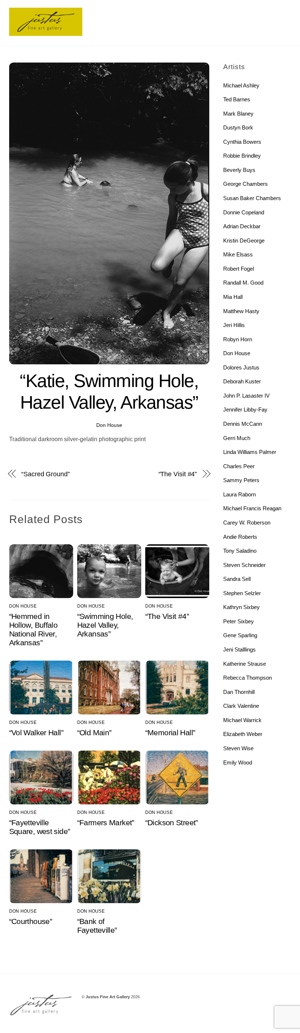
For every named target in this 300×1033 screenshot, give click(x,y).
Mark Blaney (238, 113)
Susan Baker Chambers (252, 198)
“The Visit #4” (177, 474)
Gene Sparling (240, 635)
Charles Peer (239, 466)
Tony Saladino (239, 551)
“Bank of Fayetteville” (97, 925)
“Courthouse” (30, 921)
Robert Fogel (238, 269)
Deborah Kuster (242, 381)
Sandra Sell (237, 579)
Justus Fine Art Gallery (108, 997)
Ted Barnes (236, 99)
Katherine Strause (244, 664)
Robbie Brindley (242, 156)
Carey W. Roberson (246, 522)
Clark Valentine (241, 706)
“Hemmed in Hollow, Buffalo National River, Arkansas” (33, 629)
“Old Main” (94, 732)
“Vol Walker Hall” (36, 732)
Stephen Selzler (242, 593)
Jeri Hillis (234, 325)
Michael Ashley (241, 85)
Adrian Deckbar (241, 226)
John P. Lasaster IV (246, 395)
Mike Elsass (238, 254)
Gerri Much (236, 438)
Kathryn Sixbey (241, 607)
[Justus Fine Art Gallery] (45, 33)
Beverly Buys (239, 170)
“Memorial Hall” (170, 732)
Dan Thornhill (239, 692)
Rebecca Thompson (247, 678)
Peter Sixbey (238, 621)
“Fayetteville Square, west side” (39, 826)
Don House (109, 425)
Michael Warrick (242, 720)
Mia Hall (233, 297)
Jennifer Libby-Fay (245, 409)
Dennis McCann (242, 424)
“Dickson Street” (171, 822)
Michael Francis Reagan (252, 508)
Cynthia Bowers (242, 142)
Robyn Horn (237, 339)
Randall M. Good (243, 282)
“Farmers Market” (105, 822)
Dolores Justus (241, 367)
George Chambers (245, 184)
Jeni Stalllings (239, 649)
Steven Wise (238, 748)
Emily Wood (237, 762)
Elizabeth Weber (242, 734)
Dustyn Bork (238, 127)
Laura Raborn (239, 494)
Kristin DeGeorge (244, 240)
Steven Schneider (244, 565)
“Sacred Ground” (45, 474)
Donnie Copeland (243, 212)
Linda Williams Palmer (249, 452)
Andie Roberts (240, 537)
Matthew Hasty (241, 311)
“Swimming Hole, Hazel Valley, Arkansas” (105, 625)
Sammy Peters (241, 480)
